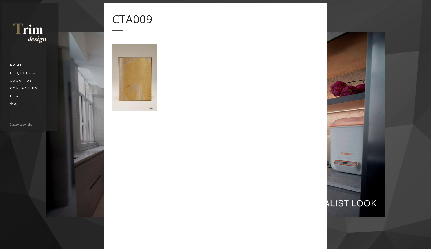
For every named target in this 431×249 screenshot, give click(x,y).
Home (16, 65)
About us (21, 81)
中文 (14, 103)
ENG (14, 96)
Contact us (24, 88)
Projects (20, 73)
